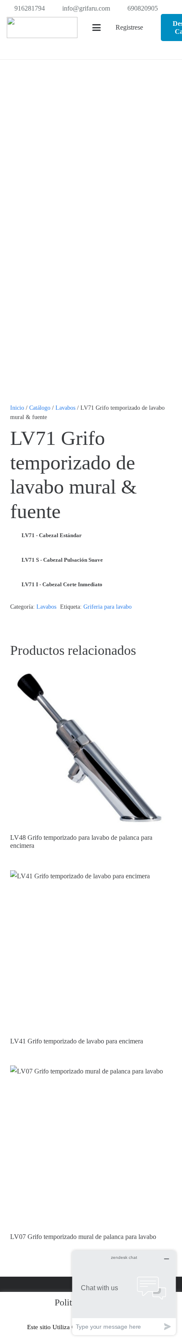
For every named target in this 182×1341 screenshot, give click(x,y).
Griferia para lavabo (107, 606)
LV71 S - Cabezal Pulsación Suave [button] (62, 560)
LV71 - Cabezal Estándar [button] (52, 535)
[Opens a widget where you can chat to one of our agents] (124, 1292)
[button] (96, 27)
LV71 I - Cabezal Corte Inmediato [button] (62, 584)
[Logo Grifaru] (42, 27)
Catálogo (39, 407)
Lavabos (65, 407)
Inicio (17, 407)
